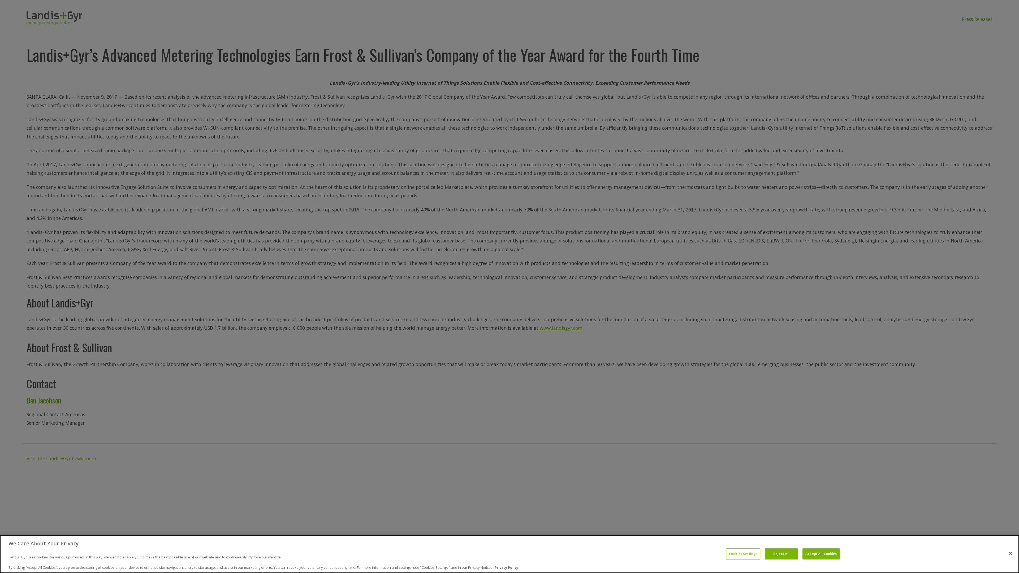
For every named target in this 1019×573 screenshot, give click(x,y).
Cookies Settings (743, 554)
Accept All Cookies (821, 554)
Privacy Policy (506, 567)
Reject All (781, 554)
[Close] (1010, 553)
